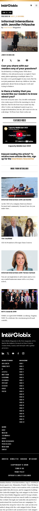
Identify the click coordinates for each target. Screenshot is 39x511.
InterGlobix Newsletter (23, 158)
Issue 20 (21, 416)
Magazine (5, 433)
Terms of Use (19, 468)
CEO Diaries (5, 380)
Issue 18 (21, 411)
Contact (4, 449)
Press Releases (6, 444)
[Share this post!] (2, 61)
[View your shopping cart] (31, 5)
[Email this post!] (27, 61)
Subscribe (23, 459)
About (3, 430)
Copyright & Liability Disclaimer (19, 475)
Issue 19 (21, 413)
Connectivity (6, 366)
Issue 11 (21, 391)
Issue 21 (21, 419)
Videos (4, 388)
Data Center (5, 363)
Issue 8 (21, 383)
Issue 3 (21, 369)
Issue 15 (21, 402)
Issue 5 (21, 374)
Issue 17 (21, 408)
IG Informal (20, 16)
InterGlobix (8, 27)
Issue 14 (21, 400)
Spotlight (5, 383)
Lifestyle (4, 372)
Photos (4, 391)
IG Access (5, 386)
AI (2, 369)
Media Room (5, 447)
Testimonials (6, 435)
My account (33, 459)
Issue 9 (21, 386)
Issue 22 (21, 422)
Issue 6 (21, 377)
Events (4, 438)
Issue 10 (21, 388)
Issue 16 (21, 405)
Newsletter (14, 459)
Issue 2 (12, 16)
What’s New (5, 374)
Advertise (5, 459)
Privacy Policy (19, 472)
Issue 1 (21, 363)
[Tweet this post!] (11, 61)
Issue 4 (21, 372)
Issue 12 (21, 394)
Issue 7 (21, 380)
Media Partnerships (8, 441)
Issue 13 (21, 397)
